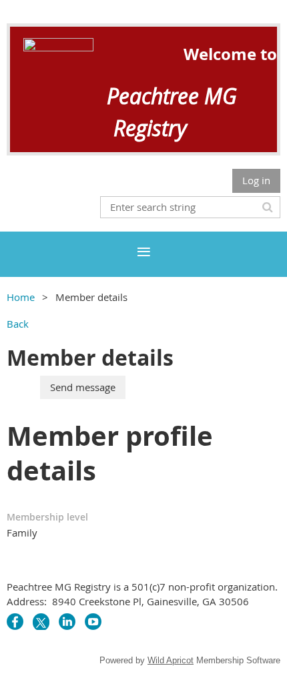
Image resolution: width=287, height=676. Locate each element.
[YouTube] (93, 621)
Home (21, 297)
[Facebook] (15, 621)
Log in (256, 180)
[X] (41, 621)
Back (18, 323)
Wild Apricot (171, 660)
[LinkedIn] (67, 621)
